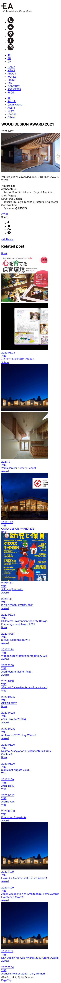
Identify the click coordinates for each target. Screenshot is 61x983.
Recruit (12, 101)
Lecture (12, 114)
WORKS (12, 76)
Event (11, 110)
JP (9, 55)
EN (9, 58)
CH (9, 61)
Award (11, 107)
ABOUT (12, 73)
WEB (5, 213)
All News (7, 239)
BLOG (11, 92)
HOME (11, 67)
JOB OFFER (14, 89)
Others (11, 117)
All (9, 98)
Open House (15, 104)
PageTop (6, 980)
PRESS (11, 79)
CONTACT (14, 86)
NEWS (11, 70)
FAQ (10, 83)
